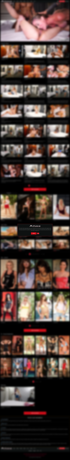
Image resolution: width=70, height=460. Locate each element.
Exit (38, 233)
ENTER (34, 233)
